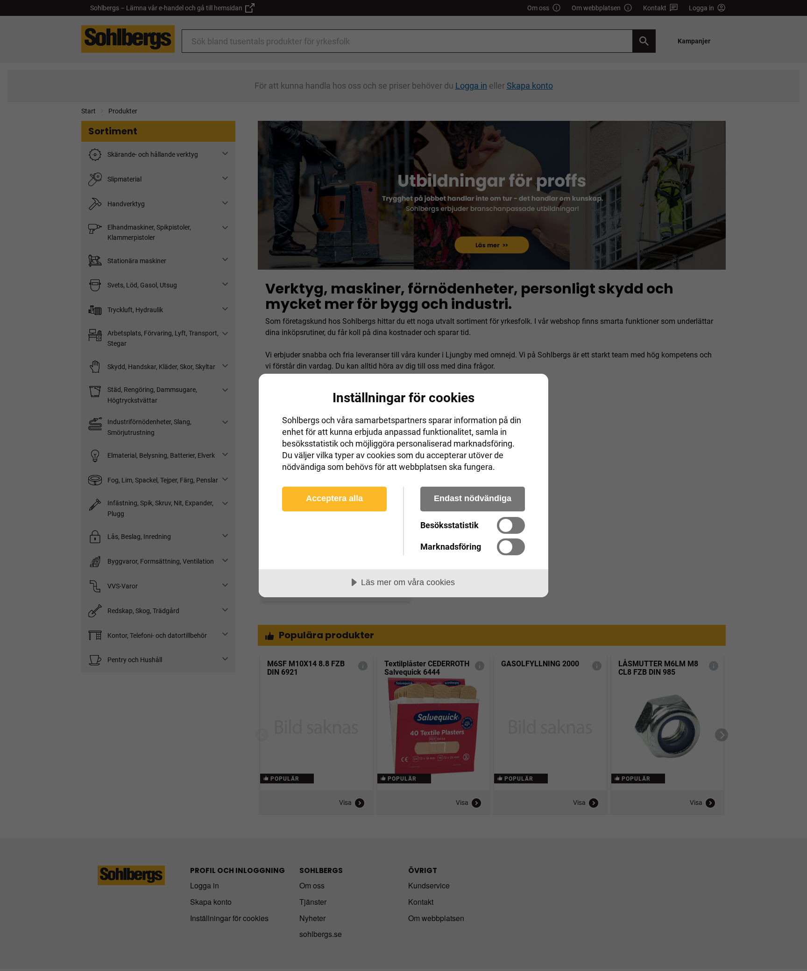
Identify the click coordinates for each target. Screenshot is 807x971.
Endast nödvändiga (472, 498)
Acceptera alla (334, 498)
